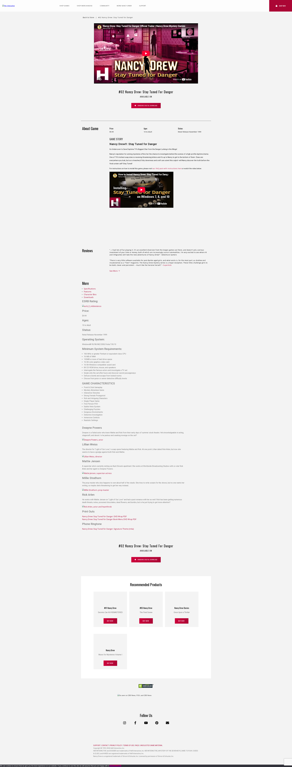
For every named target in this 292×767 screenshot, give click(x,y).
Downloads (89, 297)
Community (104, 6)
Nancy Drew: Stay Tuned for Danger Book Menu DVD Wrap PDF (109, 519)
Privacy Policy (116, 745)
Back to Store (88, 17)
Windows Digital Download (146, 105)
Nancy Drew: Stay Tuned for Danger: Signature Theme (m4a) (108, 529)
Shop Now (282, 6)
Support (142, 6)
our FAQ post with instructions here (167, 168)
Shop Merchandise (84, 6)
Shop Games (64, 6)
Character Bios (90, 294)
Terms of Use (128, 745)
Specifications (90, 288)
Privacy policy (116, 766)
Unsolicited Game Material (151, 745)
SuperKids (167, 265)
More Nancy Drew (124, 6)
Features (87, 291)
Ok (110, 766)
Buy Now (110, 621)
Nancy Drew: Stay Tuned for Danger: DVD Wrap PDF (104, 516)
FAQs (137, 745)
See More (114, 271)
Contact (105, 745)
